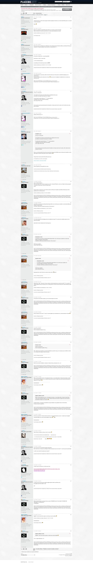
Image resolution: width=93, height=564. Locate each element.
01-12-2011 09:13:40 (37, 234)
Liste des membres (44, 6)
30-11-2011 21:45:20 (37, 91)
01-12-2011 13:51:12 (37, 514)
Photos (63, 4)
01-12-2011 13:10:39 (37, 464)
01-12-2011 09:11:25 (37, 217)
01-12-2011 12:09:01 (37, 414)
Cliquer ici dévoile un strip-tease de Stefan (40, 160)
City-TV (49, 6)
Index (39, 6)
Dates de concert (38, 4)
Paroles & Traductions (51, 4)
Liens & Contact (30, 561)
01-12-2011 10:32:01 (37, 327)
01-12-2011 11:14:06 (37, 361)
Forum (26, 4)
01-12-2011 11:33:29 (37, 376)
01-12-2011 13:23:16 (37, 481)
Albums (44, 4)
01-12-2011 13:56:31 (37, 530)
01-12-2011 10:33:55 (37, 342)
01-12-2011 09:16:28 (37, 255)
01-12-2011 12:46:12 (37, 430)
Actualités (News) (39, 13)
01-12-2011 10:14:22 (37, 297)
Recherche (52, 6)
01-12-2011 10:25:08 (37, 312)
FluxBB (71, 553)
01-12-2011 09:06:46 (37, 202)
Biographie (31, 4)
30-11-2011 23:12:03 (37, 164)
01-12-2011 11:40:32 (37, 392)
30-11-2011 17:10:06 (37, 17)
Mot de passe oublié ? (65, 2)
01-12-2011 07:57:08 (37, 181)
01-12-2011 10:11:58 (37, 281)
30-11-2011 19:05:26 (37, 54)
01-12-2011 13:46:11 (37, 499)
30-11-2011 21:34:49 (37, 73)
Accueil (22, 4)
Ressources (68, 4)
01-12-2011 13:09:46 (37, 446)
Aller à (22, 553)
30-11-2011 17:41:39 (37, 28)
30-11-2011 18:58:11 (37, 44)
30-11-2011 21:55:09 (37, 113)
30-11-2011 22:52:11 (37, 131)
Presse (59, 4)
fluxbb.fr (71, 555)
